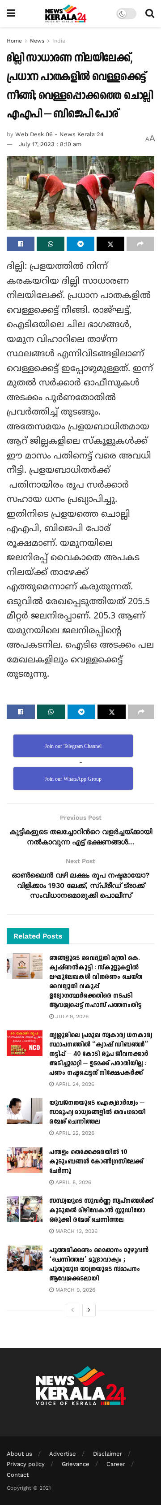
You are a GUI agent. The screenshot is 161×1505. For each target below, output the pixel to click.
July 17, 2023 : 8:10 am (50, 144)
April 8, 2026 (72, 1182)
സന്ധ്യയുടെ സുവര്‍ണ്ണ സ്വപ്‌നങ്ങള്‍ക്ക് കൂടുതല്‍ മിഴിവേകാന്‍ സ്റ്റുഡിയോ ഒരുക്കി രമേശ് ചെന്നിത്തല (101, 1210)
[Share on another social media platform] (140, 244)
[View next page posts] (89, 1310)
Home (14, 41)
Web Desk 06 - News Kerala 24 (59, 134)
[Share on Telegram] (80, 244)
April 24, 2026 (74, 1084)
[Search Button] (149, 13)
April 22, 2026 (74, 1133)
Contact (18, 1474)
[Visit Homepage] (66, 13)
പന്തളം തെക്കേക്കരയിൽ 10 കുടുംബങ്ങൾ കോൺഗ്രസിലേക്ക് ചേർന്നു (96, 1161)
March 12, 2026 (75, 1231)
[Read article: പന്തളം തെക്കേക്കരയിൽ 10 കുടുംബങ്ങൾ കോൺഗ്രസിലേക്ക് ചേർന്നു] (24, 1160)
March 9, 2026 (74, 1290)
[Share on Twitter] (110, 244)
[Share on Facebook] (20, 244)
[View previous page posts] (72, 1310)
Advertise (62, 1453)
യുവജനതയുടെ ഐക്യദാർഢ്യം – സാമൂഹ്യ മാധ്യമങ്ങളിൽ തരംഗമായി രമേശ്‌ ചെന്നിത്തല (97, 1112)
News (37, 41)
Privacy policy (26, 1464)
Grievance (75, 1464)
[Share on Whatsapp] (50, 244)
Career (115, 1464)
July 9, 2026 (71, 1016)
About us (19, 1453)
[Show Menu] (11, 13)
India (58, 41)
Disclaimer (107, 1453)
